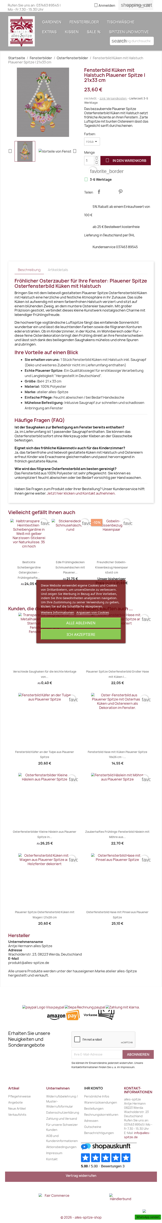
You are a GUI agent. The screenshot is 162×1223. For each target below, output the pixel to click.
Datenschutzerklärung (62, 1112)
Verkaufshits (17, 1115)
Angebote (15, 1102)
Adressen (91, 1121)
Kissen (72, 31)
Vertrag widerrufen (81, 1175)
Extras (49, 31)
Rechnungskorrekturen (101, 1115)
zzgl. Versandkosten (113, 98)
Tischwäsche (121, 22)
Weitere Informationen (57, 612)
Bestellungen (94, 1108)
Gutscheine (92, 1127)
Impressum (54, 1153)
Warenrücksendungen (100, 1102)
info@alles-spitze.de (137, 1135)
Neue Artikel (17, 1108)
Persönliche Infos (96, 1096)
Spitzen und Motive (129, 31)
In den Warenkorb (125, 160)
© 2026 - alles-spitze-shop (81, 1217)
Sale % (94, 31)
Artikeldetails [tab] (58, 269)
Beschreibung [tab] (29, 269)
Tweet (109, 191)
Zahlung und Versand (61, 1119)
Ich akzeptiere (81, 634)
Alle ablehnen (81, 622)
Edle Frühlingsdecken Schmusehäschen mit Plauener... (70, 567)
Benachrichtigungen (99, 1133)
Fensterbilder (84, 22)
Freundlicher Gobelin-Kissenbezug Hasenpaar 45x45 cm (111, 567)
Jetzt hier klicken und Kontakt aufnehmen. (81, 493)
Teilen (99, 191)
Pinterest (120, 191)
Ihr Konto (93, 1088)
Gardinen (51, 22)
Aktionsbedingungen (61, 1147)
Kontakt (52, 1159)
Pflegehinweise (19, 1096)
